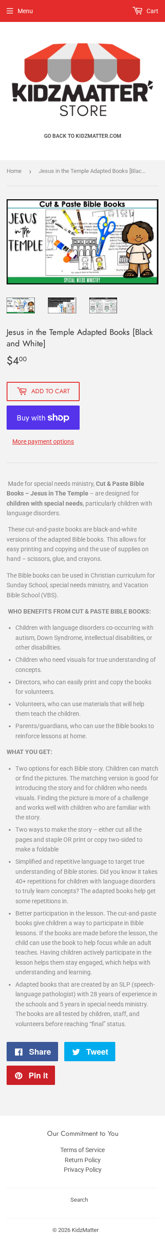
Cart (151, 10)
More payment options (43, 441)
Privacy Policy (83, 1169)
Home (14, 171)
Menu (25, 10)
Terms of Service (82, 1149)
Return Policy (83, 1159)
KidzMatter (85, 1230)
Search (79, 1199)
